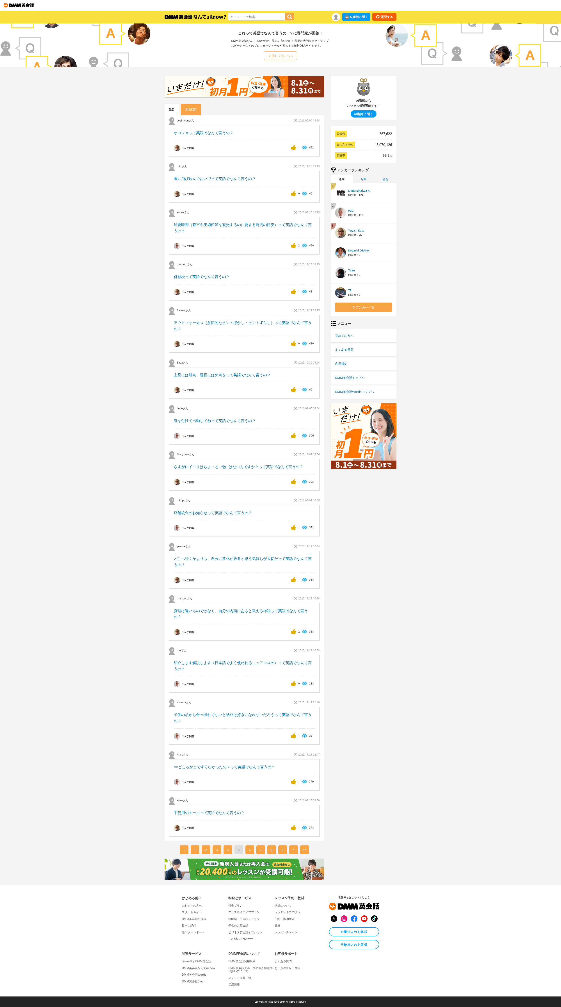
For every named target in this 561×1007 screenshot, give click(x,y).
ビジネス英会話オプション (245, 932)
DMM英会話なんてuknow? (199, 968)
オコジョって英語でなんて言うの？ (203, 132)
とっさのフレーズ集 (287, 968)
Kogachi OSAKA (358, 250)
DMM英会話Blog (192, 981)
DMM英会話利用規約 (242, 961)
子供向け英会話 (238, 925)
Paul (351, 210)
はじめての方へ (192, 905)
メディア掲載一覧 (239, 978)
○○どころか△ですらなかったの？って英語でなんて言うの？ (224, 766)
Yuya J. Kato (356, 230)
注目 (172, 109)
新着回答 (191, 109)
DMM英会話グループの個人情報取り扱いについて (250, 969)
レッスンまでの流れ (287, 912)
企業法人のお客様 (354, 932)
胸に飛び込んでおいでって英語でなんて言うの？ (215, 178)
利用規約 (341, 364)
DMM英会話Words (194, 975)
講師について (283, 905)
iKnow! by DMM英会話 (196, 961)
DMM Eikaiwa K (358, 190)
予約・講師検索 (285, 919)
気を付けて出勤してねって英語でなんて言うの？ (215, 420)
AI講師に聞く (359, 17)
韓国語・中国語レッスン (244, 919)
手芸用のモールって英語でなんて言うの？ (209, 812)
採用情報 (234, 984)
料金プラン (235, 905)
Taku (351, 270)
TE (349, 290)
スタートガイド (192, 912)
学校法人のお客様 (354, 944)
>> (304, 850)
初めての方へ (344, 335)
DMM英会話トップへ (349, 378)
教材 (277, 925)
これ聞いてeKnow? (240, 939)
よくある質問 (344, 350)
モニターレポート (193, 932)
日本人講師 (189, 925)
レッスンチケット (286, 932)
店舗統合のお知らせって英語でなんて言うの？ (213, 512)
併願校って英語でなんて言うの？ (202, 276)
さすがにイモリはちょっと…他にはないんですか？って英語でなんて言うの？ (238, 466)
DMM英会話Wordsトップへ (354, 392)
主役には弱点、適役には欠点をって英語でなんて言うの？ (222, 374)
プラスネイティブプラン (244, 912)
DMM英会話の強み (194, 919)
